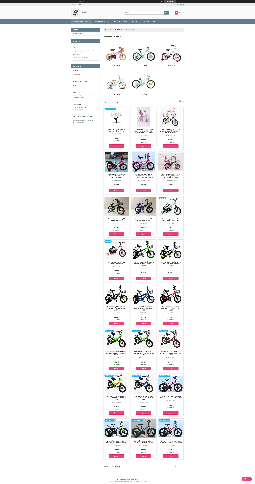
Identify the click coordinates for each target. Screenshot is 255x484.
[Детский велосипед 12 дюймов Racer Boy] (116, 206)
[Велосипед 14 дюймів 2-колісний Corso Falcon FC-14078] (116, 294)
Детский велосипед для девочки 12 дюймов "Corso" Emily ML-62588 (170, 131)
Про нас (146, 21)
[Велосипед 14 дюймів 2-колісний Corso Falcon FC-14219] (170, 294)
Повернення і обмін (101, 21)
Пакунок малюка (78, 33)
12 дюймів (116, 65)
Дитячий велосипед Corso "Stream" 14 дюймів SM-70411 (143, 441)
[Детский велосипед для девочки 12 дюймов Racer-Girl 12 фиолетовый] (170, 162)
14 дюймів (143, 65)
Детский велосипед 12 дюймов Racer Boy (116, 219)
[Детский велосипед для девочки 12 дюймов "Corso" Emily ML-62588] (170, 117)
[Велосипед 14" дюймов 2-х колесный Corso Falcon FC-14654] (143, 249)
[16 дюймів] (171, 53)
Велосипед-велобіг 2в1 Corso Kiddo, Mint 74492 (170, 219)
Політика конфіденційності (138, 481)
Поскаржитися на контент (122, 481)
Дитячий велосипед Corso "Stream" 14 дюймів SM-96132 (171, 441)
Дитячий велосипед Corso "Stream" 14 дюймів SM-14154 (171, 397)
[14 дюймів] (143, 53)
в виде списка (183, 101)
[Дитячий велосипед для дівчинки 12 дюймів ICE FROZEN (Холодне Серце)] (143, 117)
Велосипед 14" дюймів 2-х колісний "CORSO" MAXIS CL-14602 (170, 353)
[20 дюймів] (143, 82)
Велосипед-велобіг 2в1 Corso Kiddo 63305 (116, 262)
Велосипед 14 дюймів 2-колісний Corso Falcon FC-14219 (170, 308)
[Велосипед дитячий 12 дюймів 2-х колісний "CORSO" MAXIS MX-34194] (143, 162)
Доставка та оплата (120, 21)
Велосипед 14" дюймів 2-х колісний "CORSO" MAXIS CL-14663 (116, 397)
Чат (248, 479)
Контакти (135, 21)
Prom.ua (137, 479)
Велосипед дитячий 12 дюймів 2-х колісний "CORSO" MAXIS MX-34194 (143, 175)
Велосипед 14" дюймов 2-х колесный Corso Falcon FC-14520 (143, 308)
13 (180, 466)
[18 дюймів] (116, 82)
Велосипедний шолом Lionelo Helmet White (116, 130)
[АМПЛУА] (75, 16)
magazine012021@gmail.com (84, 120)
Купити (116, 146)
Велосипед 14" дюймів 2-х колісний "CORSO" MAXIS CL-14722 (143, 397)
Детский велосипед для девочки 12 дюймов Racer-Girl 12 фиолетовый (171, 175)
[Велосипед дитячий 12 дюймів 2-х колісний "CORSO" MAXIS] (116, 162)
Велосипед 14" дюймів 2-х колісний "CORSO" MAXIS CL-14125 (116, 353)
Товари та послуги (80, 21)
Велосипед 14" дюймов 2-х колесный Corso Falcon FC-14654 (143, 263)
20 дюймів (143, 94)
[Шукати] (166, 13)
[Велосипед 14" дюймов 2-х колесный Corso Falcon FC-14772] (170, 249)
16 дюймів (171, 65)
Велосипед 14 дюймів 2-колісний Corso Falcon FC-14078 (116, 308)
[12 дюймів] (116, 53)
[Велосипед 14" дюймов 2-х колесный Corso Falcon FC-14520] (143, 294)
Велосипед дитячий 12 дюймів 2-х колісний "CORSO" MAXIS (116, 175)
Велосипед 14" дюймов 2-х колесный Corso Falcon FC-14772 (171, 263)
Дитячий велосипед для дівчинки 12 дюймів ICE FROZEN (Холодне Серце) (143, 131)
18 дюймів (116, 94)
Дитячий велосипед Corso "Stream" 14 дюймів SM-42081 (116, 441)
